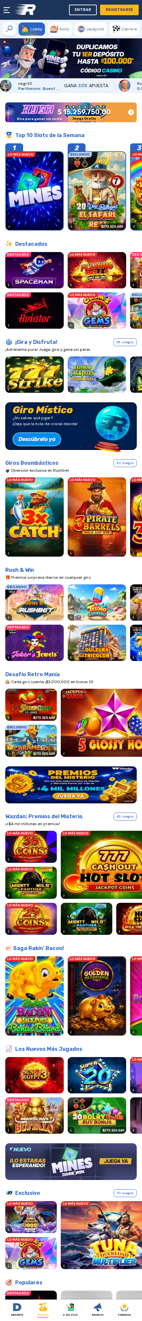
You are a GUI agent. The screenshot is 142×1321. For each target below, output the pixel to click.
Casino (43, 1314)
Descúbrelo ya (36, 439)
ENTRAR (83, 9)
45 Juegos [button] (125, 816)
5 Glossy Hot (104, 88)
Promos (98, 1314)
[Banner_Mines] (71, 1161)
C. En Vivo (70, 1314)
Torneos (124, 1314)
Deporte (17, 1314)
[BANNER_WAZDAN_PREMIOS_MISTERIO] (71, 784)
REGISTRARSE (119, 9)
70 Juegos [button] (125, 1193)
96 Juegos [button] (125, 342)
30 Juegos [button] (125, 463)
